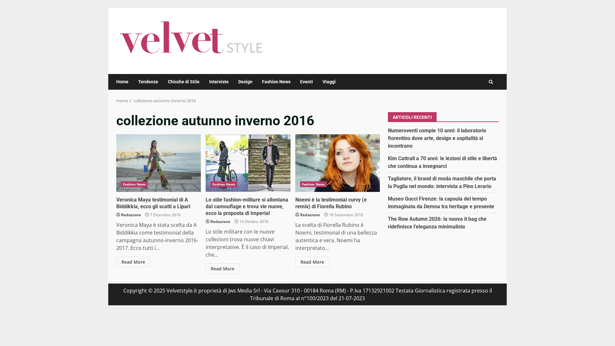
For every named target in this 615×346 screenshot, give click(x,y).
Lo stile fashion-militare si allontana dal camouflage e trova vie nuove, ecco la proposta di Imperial (248, 163)
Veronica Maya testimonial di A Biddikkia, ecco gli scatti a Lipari (158, 163)
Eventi (306, 81)
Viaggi (329, 81)
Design (245, 81)
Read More (133, 262)
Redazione (131, 215)
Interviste (219, 81)
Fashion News (276, 81)
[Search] (491, 82)
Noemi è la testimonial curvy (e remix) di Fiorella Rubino (337, 163)
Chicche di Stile (184, 81)
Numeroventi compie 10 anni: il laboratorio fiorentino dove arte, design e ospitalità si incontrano (437, 138)
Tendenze (148, 81)
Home (122, 81)
